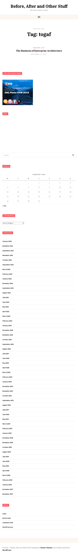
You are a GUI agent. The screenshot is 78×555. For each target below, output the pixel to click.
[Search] (73, 155)
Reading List (39, 48)
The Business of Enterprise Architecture (39, 50)
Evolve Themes (46, 548)
